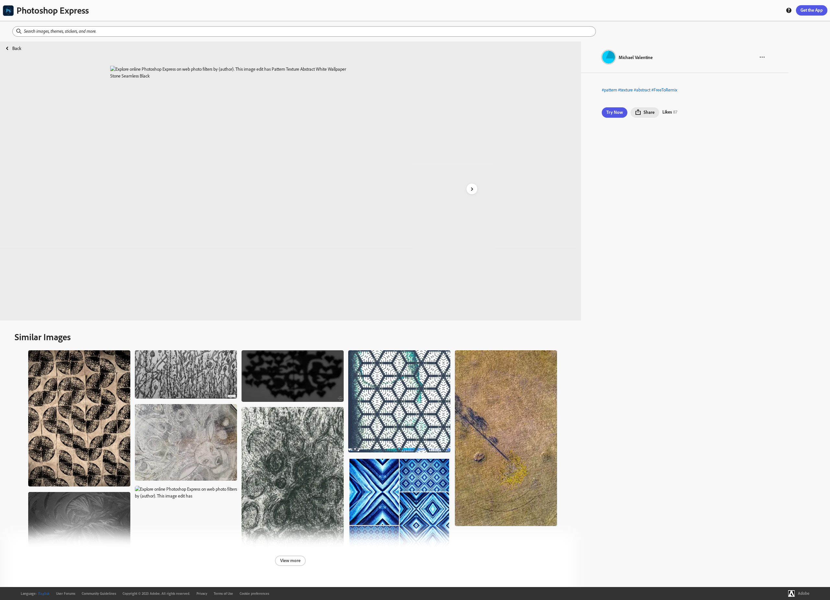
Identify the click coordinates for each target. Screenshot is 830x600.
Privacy (201, 593)
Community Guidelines (99, 593)
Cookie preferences (254, 593)
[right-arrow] (472, 189)
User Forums (65, 593)
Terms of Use (223, 593)
